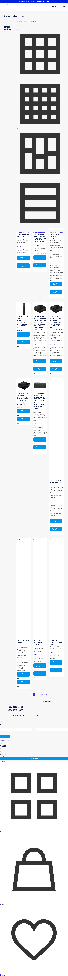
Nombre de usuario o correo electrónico (10, 727)
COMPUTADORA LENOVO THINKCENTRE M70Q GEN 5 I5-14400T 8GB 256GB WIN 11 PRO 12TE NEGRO (23, 322)
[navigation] (34, 752)
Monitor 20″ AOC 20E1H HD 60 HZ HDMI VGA (38, 642)
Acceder (5, 736)
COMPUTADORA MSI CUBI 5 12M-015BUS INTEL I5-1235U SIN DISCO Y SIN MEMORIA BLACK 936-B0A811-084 (23, 398)
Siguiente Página (44, 694)
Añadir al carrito (22, 257)
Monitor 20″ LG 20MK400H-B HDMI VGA (56, 642)
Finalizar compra (34, 758)
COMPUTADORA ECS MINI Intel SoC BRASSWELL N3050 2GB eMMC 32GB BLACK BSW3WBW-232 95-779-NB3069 (39, 239)
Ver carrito (2, 761)
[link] (40, 23)
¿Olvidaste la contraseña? (6, 740)
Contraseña (39, 727)
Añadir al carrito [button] (22, 265)
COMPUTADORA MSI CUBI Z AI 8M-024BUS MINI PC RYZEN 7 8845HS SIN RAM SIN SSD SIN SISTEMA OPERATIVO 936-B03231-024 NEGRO (39, 400)
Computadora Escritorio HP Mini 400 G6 (55, 236)
